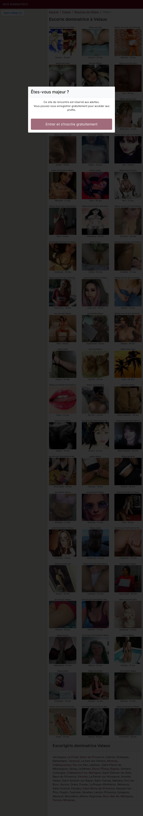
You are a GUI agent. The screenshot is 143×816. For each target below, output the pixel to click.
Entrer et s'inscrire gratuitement (71, 124)
